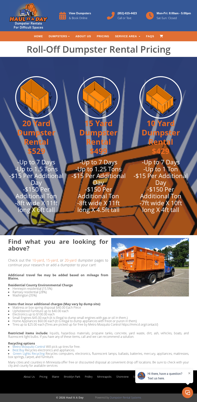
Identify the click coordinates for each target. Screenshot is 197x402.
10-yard (38, 260)
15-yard (52, 260)
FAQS (150, 36)
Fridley (89, 376)
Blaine (55, 376)
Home (38, 36)
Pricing (103, 36)
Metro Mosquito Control (29, 347)
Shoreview (122, 376)
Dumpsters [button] (58, 36)
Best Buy (18, 350)
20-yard (71, 260)
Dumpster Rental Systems (125, 397)
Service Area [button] (126, 36)
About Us (83, 36)
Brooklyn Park (72, 376)
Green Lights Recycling (29, 353)
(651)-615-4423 (127, 13)
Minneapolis (104, 376)
